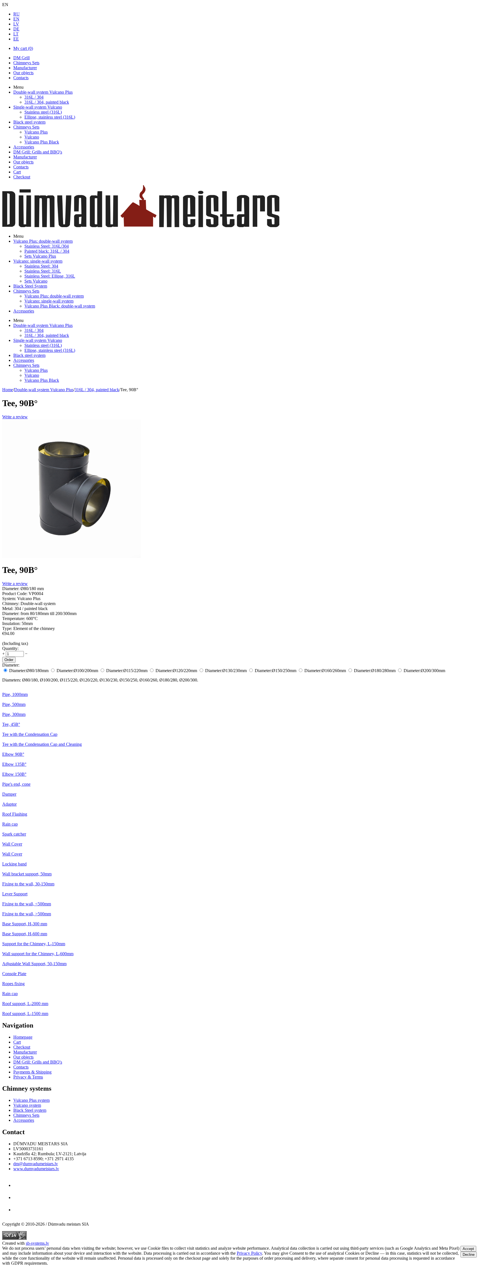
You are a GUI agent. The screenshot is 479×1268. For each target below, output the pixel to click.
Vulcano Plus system (31, 1100)
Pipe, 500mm (14, 704)
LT (16, 34)
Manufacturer (25, 67)
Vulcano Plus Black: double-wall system (59, 306)
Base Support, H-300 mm (24, 923)
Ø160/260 (325, 670)
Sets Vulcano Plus (40, 256)
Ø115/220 (126, 670)
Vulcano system (27, 1105)
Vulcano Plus (36, 132)
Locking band (14, 864)
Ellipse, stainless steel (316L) (49, 117)
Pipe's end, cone (16, 784)
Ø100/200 (77, 670)
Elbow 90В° (13, 754)
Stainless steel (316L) (43, 112)
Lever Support (14, 894)
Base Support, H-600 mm (24, 933)
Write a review (15, 416)
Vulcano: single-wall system (37, 261)
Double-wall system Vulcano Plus (43, 92)
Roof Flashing (14, 814)
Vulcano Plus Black (41, 142)
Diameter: (10, 665)
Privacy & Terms (28, 1077)
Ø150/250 (275, 670)
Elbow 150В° (14, 774)
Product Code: (14, 593)
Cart (17, 172)
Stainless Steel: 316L (42, 271)
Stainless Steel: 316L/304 (46, 246)
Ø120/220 (176, 670)
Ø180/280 (375, 670)
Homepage (22, 1037)
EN (16, 19)
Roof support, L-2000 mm (25, 1003)
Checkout (21, 177)
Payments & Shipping (32, 1072)
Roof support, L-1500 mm (25, 1013)
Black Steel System (30, 286)
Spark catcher (14, 834)
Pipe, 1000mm (15, 694)
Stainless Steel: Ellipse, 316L (49, 276)
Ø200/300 (424, 670)
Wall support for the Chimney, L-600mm (37, 953)
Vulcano (31, 137)
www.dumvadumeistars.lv (36, 1168)
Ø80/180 (29, 670)
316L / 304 (34, 97)
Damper (9, 794)
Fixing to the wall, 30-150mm (28, 884)
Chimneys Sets (26, 62)
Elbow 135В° (14, 764)
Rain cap (10, 824)
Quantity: (10, 648)
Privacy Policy (249, 1253)
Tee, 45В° (11, 724)
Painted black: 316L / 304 (46, 251)
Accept (468, 1249)
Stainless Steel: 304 (41, 266)
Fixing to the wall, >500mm (26, 913)
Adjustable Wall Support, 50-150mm (34, 963)
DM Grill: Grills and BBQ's (37, 152)
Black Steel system (29, 1110)
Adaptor (9, 804)
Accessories (23, 147)
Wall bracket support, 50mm (27, 874)
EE (16, 39)
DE (16, 29)
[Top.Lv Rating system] (14, 1238)
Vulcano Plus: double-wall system (43, 241)
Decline (469, 1254)
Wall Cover (12, 844)
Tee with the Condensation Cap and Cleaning (42, 744)
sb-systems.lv (37, 1243)
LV (16, 24)
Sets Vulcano (35, 281)
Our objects (23, 72)
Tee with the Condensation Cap (29, 734)
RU (16, 14)
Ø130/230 (226, 670)
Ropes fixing (13, 983)
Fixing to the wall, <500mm (26, 903)
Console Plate (14, 973)
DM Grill (21, 57)
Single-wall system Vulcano (37, 107)
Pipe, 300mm (14, 714)
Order (8, 660)
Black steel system (29, 122)
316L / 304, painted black (46, 102)
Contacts (21, 77)
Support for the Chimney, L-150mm (33, 943)
